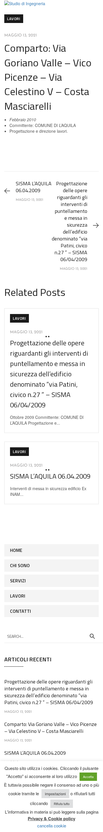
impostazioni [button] (55, 793)
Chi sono (20, 565)
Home (16, 550)
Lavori (13, 19)
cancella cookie (51, 826)
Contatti (20, 611)
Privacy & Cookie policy (51, 818)
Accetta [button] (88, 776)
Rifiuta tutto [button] (62, 803)
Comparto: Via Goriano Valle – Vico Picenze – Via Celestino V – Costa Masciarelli (50, 727)
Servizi (18, 580)
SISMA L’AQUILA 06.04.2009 (50, 476)
